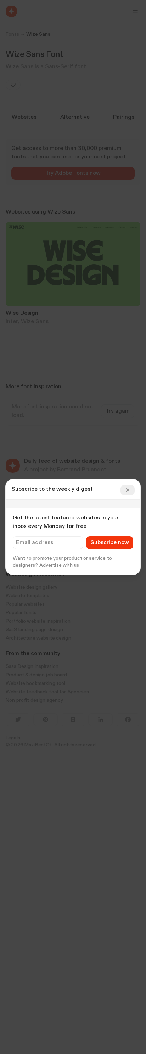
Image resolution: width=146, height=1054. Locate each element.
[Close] (127, 490)
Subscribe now (109, 543)
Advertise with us (59, 565)
